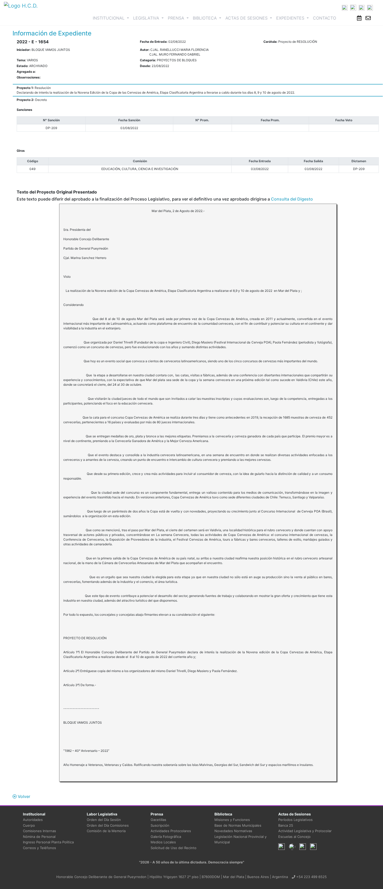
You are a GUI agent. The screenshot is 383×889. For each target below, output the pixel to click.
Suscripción (160, 825)
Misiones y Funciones (232, 820)
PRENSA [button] (177, 18)
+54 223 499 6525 (311, 877)
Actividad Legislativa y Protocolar (305, 831)
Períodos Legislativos (295, 820)
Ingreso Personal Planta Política (48, 842)
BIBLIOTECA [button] (205, 18)
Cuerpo (29, 825)
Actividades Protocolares (171, 831)
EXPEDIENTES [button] (291, 18)
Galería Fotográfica (166, 836)
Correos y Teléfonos (39, 848)
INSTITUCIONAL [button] (112, 18)
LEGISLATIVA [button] (146, 18)
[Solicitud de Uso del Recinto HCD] (359, 18)
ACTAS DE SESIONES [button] (247, 18)
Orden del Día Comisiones (108, 825)
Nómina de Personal (39, 836)
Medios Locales (163, 842)
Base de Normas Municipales (237, 825)
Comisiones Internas (39, 831)
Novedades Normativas (233, 831)
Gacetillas (158, 820)
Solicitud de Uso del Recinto (173, 848)
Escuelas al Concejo (294, 836)
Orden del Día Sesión (104, 820)
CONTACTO (324, 18)
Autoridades (33, 820)
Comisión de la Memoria (106, 831)
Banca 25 (285, 825)
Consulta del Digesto (292, 199)
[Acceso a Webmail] (368, 18)
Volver (23, 796)
